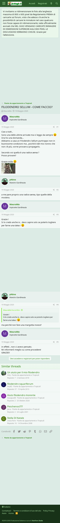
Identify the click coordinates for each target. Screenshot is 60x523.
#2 (58, 190)
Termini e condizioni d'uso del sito (27, 510)
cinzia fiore (11, 420)
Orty (9, 375)
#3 (58, 214)
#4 (58, 304)
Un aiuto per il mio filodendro (23, 372)
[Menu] (4, 3)
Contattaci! (6, 510)
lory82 (9, 386)
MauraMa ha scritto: (11, 310)
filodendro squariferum (20, 383)
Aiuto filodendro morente (21, 395)
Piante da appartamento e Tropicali (25, 375)
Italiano (7, 507)
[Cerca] (56, 3)
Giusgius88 (11, 398)
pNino (12, 179)
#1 (58, 127)
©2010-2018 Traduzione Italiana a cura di (22, 521)
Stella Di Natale (15, 417)
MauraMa (7, 111)
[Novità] (51, 3)
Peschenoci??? (15, 406)
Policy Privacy (48, 510)
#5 (58, 342)
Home (11, 513)
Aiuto (4, 513)
